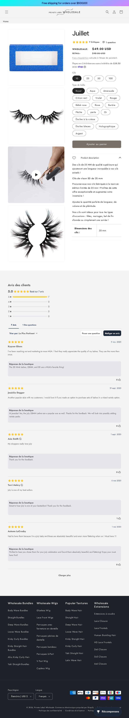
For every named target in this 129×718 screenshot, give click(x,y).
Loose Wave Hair (74, 631)
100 (111, 78)
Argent (79, 133)
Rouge (113, 98)
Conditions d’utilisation (75, 710)
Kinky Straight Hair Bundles (17, 648)
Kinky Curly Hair (73, 646)
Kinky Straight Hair (74, 639)
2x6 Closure (100, 649)
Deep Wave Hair (73, 624)
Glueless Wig (43, 610)
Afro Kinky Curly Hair (19, 657)
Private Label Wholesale (44, 707)
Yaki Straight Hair (74, 653)
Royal (78, 90)
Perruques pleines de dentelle (47, 637)
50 (99, 78)
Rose (97, 105)
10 (77, 78)
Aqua (92, 90)
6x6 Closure (100, 663)
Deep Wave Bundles (18, 624)
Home (5, 21)
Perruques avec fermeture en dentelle (47, 626)
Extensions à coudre (104, 613)
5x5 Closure (100, 656)
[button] (6, 12)
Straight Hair (72, 617)
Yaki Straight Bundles (18, 664)
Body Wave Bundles (18, 610)
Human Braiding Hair (105, 635)
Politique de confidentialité (50, 710)
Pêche (79, 112)
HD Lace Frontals (103, 642)
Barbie (111, 105)
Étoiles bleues (83, 126)
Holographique (107, 126)
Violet (98, 98)
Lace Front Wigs (45, 617)
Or (105, 112)
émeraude (109, 90)
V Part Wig (42, 661)
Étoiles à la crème (85, 119)
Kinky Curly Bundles (18, 639)
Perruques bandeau (46, 646)
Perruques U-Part (45, 654)
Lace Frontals (101, 628)
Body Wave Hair (73, 610)
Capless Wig (43, 668)
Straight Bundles (16, 617)
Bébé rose (81, 105)
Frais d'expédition (80, 57)
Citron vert (81, 98)
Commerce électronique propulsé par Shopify (74, 707)
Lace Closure (100, 621)
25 (88, 78)
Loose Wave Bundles (18, 631)
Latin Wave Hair (73, 660)
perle (93, 112)
